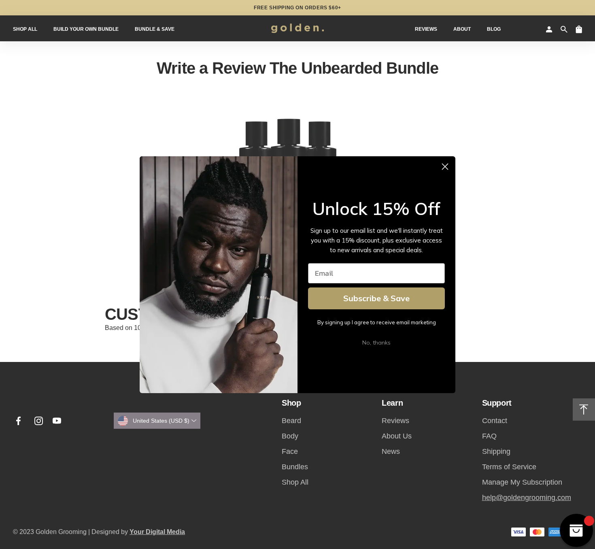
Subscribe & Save (376, 298)
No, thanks (376, 342)
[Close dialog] (445, 167)
